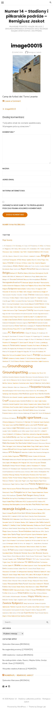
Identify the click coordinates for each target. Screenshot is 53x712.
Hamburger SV (37, 380)
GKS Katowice (31, 358)
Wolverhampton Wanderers (19, 596)
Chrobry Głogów (14, 298)
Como (13, 301)
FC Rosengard (13, 342)
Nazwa (5, 168)
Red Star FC (30, 509)
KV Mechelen (27, 422)
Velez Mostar (21, 575)
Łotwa (14, 613)
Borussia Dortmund (16, 279)
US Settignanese (22, 572)
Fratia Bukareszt (45, 355)
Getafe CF (23, 358)
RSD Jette (21, 516)
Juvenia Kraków (25, 401)
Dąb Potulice (32, 323)
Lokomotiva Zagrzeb (36, 434)
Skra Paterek (30, 528)
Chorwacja (5, 298)
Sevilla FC (47, 522)
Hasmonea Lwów (24, 383)
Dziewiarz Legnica (21, 323)
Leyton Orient (29, 431)
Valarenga (30, 572)
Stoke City (39, 547)
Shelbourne (37, 525)
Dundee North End (40, 317)
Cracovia (38, 301)
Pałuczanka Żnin (33, 478)
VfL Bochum (45, 575)
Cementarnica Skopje (39, 292)
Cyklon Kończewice (8, 310)
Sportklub (28, 540)
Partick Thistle (12, 478)
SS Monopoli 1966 (11, 543)
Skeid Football (13, 528)
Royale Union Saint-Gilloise (21, 513)
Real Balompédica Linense (17, 504)
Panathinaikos (24, 475)
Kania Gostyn (24, 404)
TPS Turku (35, 559)
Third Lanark (38, 556)
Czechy (29, 310)
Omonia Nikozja (38, 469)
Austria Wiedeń (44, 266)
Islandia (20, 397)
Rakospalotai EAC (31, 498)
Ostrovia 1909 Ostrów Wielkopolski (35, 472)
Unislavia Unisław (12, 568)
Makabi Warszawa (8, 440)
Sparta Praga (15, 534)
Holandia (45, 386)
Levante (14, 431)
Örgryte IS (28, 610)
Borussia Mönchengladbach (32, 279)
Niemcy (23, 455)
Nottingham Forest (27, 459)
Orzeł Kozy (46, 469)
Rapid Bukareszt (42, 498)
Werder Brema (20, 587)
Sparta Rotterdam (37, 534)
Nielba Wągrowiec (13, 456)
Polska (43, 488)
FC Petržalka (38, 339)
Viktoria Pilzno (42, 578)
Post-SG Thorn (26, 492)
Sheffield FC (6, 525)
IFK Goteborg (40, 391)
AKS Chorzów (44, 252)
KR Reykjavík (47, 413)
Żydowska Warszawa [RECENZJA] (15, 644)
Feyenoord (23, 345)
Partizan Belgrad (23, 478)
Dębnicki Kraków (42, 323)
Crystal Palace (39, 304)
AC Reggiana (6, 249)
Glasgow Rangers (41, 358)
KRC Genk (39, 413)
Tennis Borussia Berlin (19, 556)
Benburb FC (13, 273)
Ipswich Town (34, 394)
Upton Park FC (23, 568)
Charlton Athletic (22, 295)
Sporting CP (32, 537)
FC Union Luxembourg (40, 342)
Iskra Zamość (13, 397)
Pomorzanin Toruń (8, 492)
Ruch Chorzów (29, 516)
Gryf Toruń (40, 373)
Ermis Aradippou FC (30, 326)
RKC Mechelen (38, 509)
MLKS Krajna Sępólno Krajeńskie (24, 449)
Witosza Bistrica (42, 593)
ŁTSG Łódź (20, 613)
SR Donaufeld (35, 540)
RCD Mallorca (38, 501)
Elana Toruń (19, 326)
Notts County (37, 459)
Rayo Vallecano (16, 501)
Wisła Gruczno (12, 593)
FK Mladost (20, 348)
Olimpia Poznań (15, 466)
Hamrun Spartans (12, 383)
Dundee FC (31, 317)
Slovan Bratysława (24, 531)
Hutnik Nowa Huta (23, 391)
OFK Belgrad (14, 463)
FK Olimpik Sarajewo (30, 348)
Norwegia (5, 459)
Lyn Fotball (27, 437)
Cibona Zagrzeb (24, 298)
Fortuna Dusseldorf (15, 355)
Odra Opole (5, 463)
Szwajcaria (17, 553)
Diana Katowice (16, 314)
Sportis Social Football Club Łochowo (13, 540)
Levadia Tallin (6, 431)
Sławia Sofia (31, 553)
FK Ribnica (40, 348)
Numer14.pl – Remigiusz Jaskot (19, 675)
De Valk (8, 314)
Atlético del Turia (29, 266)
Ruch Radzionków (40, 516)
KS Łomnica (18, 422)
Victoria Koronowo (8, 578)
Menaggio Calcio (11, 446)
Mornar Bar (45, 449)
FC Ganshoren (12, 336)
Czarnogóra (22, 310)
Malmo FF (44, 440)
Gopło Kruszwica (43, 361)
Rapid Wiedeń (6, 501)
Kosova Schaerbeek (39, 410)
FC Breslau (33, 333)
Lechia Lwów (29, 425)
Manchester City (12, 443)
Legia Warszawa (18, 428)
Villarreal (14, 581)
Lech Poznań (39, 425)
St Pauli (11, 550)
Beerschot (39, 269)
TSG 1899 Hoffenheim (17, 562)
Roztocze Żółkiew (36, 513)
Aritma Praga (41, 260)
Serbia (41, 522)
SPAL (42, 531)
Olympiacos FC (35, 466)
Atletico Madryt (18, 266)
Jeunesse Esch (40, 397)
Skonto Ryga (21, 528)
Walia (41, 581)
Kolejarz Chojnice (44, 407)
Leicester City (29, 428)
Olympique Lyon (15, 469)
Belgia (6, 272)
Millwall (11, 449)
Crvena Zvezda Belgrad (27, 304)
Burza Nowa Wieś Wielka (42, 285)
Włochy (38, 596)
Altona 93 (16, 256)
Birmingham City (41, 273)
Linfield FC (43, 431)
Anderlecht (32, 256)
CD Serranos (12, 292)
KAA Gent (35, 401)
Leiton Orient (37, 428)
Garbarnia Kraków (14, 358)
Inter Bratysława (14, 394)
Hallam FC (29, 380)
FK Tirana (33, 351)
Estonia (4, 329)
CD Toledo (20, 292)
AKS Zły (4, 256)
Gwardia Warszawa (26, 377)
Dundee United (7, 320)
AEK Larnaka (22, 249)
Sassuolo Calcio (7, 522)
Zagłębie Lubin (22, 600)
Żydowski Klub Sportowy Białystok (21, 616)
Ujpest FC (11, 565)
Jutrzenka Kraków (14, 401)
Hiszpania (35, 387)
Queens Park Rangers (24, 495)
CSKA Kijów (9, 307)
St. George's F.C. (29, 543)
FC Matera (13, 339)
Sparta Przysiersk (26, 534)
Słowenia (45, 553)
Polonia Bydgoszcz (37, 484)
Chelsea (31, 295)
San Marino (32, 519)
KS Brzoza (5, 418)
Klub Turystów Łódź (16, 407)
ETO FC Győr (21, 329)
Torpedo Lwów (12, 559)
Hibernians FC (24, 387)
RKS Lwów (46, 509)
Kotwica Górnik (13, 413)
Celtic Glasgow (27, 292)
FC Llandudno (45, 336)
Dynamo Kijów (39, 320)
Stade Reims (38, 543)
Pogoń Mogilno (34, 481)
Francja (36, 354)
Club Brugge (6, 301)
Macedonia (46, 437)
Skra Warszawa (39, 528)
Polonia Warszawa (22, 488)
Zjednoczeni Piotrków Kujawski (11, 607)
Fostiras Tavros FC (27, 355)
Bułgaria (5, 289)
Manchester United (25, 443)
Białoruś (26, 273)
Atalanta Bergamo (40, 263)
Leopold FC (45, 428)
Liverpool (9, 434)
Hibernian (17, 387)
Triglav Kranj (6, 562)
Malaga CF (38, 440)
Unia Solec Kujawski (27, 565)
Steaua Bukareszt (20, 547)
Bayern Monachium (28, 269)
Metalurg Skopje (21, 446)
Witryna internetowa (13, 191)
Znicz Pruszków (27, 607)
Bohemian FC (20, 276)
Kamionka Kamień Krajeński (10, 404)
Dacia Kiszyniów (39, 310)
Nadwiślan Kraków (27, 452)
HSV (15, 391)
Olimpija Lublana (25, 466)
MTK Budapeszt (15, 452)
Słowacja (39, 553)
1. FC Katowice (6, 246)
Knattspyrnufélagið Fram (29, 407)
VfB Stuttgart (37, 575)
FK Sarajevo (10, 351)
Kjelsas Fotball (41, 404)
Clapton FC (33, 298)
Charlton (13, 295)
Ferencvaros (15, 345)
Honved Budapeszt (8, 391)
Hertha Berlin (46, 383)
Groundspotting (15, 372)
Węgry (31, 596)
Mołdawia (5, 452)
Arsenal (10, 263)
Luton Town (20, 437)
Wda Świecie (12, 587)
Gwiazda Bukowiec (38, 377)
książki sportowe (29, 417)
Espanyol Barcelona (43, 326)
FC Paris (31, 339)
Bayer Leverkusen (15, 269)
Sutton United (18, 550)
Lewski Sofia (21, 431)
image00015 (10, 109)
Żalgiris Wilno (6, 616)
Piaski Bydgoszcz (44, 478)
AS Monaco (17, 263)
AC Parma (47, 246)
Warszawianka (13, 584)
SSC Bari (43, 540)
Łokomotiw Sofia (7, 613)
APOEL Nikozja (21, 260)
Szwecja (24, 553)
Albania (10, 256)
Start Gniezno (10, 547)
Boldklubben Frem (41, 276)
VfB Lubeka (29, 575)
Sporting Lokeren (42, 537)
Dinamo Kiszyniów (26, 314)
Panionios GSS (34, 475)
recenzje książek (14, 509)
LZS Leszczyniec (36, 437)
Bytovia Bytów (22, 289)
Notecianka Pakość (15, 459)
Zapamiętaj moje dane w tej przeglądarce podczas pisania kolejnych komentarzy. (23, 207)
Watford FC (39, 584)
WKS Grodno (6, 596)
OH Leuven (36, 463)
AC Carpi (24, 246)
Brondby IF (37, 282)
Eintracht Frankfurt (8, 326)
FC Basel (26, 333)
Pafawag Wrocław (14, 475)
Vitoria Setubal (22, 581)
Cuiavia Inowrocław (27, 307)
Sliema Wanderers (12, 531)
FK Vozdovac (40, 351)
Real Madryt (36, 504)
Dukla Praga (13, 317)
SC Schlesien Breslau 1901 (20, 522)
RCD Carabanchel (28, 501)
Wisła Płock (32, 593)
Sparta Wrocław (12, 537)
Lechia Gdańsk (19, 425)
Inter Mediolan (24, 394)
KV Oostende (35, 422)
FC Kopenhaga (35, 336)
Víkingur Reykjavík (33, 581)
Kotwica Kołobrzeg (23, 413)
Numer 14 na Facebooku (13, 224)
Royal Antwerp (6, 513)
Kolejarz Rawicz (7, 410)
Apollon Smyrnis (31, 260)
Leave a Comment (13, 101)
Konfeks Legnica (18, 410)
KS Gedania (12, 418)
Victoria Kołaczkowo (22, 578)
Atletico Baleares (7, 266)
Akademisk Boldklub (33, 252)
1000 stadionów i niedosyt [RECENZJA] (17, 655)
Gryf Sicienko (32, 373)
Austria (37, 266)
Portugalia (18, 492)
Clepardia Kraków (42, 298)
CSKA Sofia (17, 307)
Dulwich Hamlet (22, 317)
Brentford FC (17, 282)
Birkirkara (32, 273)
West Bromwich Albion (32, 587)
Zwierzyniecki (6, 610)
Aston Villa (30, 263)
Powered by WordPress (16, 707)
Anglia (45, 256)
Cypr (16, 310)
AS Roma (24, 263)
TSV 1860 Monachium (32, 562)
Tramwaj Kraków (44, 559)
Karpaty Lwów (32, 404)
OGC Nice (30, 463)
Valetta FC (43, 572)
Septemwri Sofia (34, 522)
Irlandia (41, 394)
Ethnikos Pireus (12, 329)
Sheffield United (15, 525)
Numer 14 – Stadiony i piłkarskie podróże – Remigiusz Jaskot (26, 16)
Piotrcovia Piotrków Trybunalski (11, 481)
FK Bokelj (43, 345)
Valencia (37, 571)
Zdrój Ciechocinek (29, 603)
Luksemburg (11, 437)
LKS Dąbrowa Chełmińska (21, 434)
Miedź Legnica (39, 446)
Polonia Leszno (11, 489)
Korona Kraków (28, 410)
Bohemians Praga (30, 276)
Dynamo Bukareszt (28, 320)
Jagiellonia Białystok (29, 397)
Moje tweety (7, 240)
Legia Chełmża (6, 428)
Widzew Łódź (7, 590)
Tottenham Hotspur (24, 559)
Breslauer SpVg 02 (28, 282)
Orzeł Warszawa (19, 472)
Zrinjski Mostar (44, 607)
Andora (38, 256)
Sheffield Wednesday (27, 525)
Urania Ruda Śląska (34, 568)
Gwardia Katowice (13, 377)
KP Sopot (32, 413)
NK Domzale (41, 456)
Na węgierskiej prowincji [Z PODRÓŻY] (17, 649)
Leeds (45, 425)
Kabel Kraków (42, 401)
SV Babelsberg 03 (28, 550)
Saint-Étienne (24, 519)
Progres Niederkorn (37, 492)
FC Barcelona (16, 332)
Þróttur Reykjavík (37, 610)
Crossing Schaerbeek (13, 304)
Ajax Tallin (23, 252)
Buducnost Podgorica (27, 285)
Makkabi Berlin (18, 440)
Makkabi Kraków (29, 440)
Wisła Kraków (23, 593)
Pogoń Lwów (25, 481)
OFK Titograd (22, 463)
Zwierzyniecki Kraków (18, 610)
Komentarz (8, 132)
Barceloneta (5, 269)
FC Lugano (5, 339)
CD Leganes (39, 289)
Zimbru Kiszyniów (40, 603)
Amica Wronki (24, 256)
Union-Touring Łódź (40, 565)
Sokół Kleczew (36, 531)
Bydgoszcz (12, 288)
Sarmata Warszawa (43, 519)
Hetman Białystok (7, 387)
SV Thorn (37, 550)
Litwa (4, 434)
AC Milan (41, 246)
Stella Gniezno (30, 547)
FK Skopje (18, 351)
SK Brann (5, 528)
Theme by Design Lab (37, 707)
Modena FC (37, 449)
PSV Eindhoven (11, 495)
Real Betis (29, 504)
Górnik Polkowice (12, 380)
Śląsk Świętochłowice (41, 613)
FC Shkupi (30, 342)
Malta (4, 443)
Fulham (5, 358)
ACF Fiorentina (32, 246)
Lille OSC (37, 431)
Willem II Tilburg (30, 590)
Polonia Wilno (34, 489)
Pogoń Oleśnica (15, 484)
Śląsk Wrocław (29, 613)
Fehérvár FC (6, 345)
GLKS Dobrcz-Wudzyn (18, 361)
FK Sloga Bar (25, 351)
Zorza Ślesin (36, 607)
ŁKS (44, 610)
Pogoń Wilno (24, 484)
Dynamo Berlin (17, 320)
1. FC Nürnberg (16, 246)
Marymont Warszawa (38, 443)
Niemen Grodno (32, 456)
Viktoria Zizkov (6, 581)
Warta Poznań (23, 584)
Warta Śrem (32, 584)
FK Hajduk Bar (12, 348)
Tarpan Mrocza (6, 556)
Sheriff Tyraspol (46, 525)
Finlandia (29, 345)
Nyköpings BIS (46, 459)
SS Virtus (20, 543)
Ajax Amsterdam (14, 252)
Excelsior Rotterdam (38, 329)
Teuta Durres (30, 556)
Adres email (8, 179)
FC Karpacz (27, 336)
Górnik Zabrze (21, 380)
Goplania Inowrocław (31, 361)
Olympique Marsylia (27, 469)
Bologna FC (5, 279)
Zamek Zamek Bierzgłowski (35, 600)
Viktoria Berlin (33, 578)
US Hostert (12, 572)
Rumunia (5, 519)
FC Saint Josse (22, 342)
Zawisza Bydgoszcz (12, 603)
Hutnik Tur (32, 391)
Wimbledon (41, 590)
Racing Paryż (14, 498)
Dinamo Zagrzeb (38, 314)
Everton (29, 329)
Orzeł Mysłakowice (8, 472)
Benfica (20, 273)
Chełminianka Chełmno (42, 295)
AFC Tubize (40, 249)
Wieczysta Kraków (19, 590)
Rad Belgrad (22, 498)
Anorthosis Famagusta (9, 260)
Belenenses (45, 269)
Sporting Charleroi (22, 537)
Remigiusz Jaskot (34, 52)
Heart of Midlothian (35, 383)
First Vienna (36, 345)
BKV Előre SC (12, 276)
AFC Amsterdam (32, 249)
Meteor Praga (31, 446)
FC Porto (45, 339)
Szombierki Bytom (7, 553)
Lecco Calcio (9, 425)
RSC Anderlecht (13, 516)
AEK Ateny (14, 249)
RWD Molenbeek (15, 519)
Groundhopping (20, 365)
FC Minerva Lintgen (22, 339)
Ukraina (17, 565)
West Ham (44, 586)
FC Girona (20, 336)
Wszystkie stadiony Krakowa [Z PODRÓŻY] (19, 669)
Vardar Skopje (13, 575)
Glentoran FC (6, 361)
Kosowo (5, 413)
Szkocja (43, 549)
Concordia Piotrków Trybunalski (24, 301)
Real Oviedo (44, 504)
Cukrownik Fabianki (40, 307)
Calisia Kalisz (30, 289)
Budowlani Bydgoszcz (14, 285)
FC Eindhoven (41, 333)
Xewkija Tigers (12, 600)
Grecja (4, 367)
